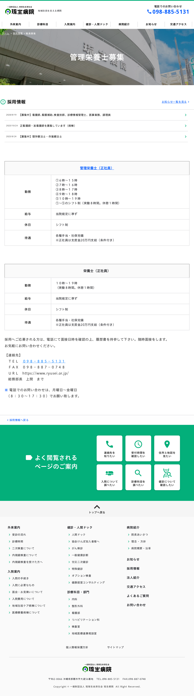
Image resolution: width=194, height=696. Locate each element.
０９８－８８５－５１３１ (44, 361)
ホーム (5, 33)
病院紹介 (133, 527)
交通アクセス (136, 586)
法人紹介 (133, 577)
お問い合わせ (136, 605)
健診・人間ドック (80, 527)
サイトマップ (115, 647)
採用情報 (18, 33)
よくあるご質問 (138, 595)
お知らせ (133, 559)
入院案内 (14, 571)
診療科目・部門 (78, 592)
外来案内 (14, 527)
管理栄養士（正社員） (97, 168)
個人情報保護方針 (77, 647)
